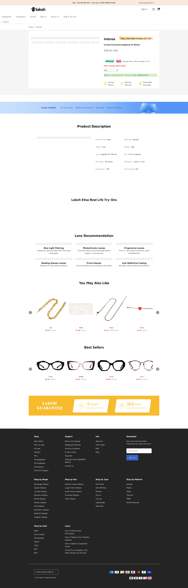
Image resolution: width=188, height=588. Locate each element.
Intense (39, 27)
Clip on (98, 495)
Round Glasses (40, 499)
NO (137, 169)
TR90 (128, 499)
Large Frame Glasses (73, 488)
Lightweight (100, 502)
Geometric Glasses (41, 510)
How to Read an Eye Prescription (73, 532)
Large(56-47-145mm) (108, 154)
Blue (36, 553)
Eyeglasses (6, 16)
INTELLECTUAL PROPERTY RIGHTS (75, 460)
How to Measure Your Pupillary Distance (77, 538)
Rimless (99, 491)
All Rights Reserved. (50, 577)
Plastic (129, 488)
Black (36, 531)
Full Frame (100, 484)
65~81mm (109, 162)
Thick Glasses (70, 499)
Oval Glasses (39, 506)
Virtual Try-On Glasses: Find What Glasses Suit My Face (76, 551)
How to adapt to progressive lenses (76, 545)
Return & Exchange (72, 441)
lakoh (41, 577)
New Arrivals (39, 445)
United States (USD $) (146, 3)
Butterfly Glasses (41, 513)
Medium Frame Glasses (74, 484)
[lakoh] (38, 9)
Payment (68, 456)
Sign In (144, 9)
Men (36, 456)
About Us (55, 16)
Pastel (36, 542)
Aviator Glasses (40, 502)
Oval (103, 147)
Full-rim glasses (134, 154)
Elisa (109, 140)
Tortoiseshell (39, 538)
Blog (97, 452)
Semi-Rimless (101, 488)
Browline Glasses (40, 495)
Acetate (136, 140)
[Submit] (2, 21)
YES (107, 169)
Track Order (100, 445)
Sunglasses (20, 16)
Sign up (132, 457)
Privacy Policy (70, 452)
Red (35, 549)
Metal (128, 491)
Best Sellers (38, 441)
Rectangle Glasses (41, 484)
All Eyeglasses (39, 459)
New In (43, 16)
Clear (36, 545)
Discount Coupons (41, 470)
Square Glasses (40, 488)
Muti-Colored (39, 534)
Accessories (38, 467)
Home (31, 27)
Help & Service (69, 16)
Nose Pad (99, 506)
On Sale (37, 448)
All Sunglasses (39, 463)
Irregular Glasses (40, 517)
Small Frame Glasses (73, 491)
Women (37, 452)
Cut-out (99, 499)
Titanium (129, 495)
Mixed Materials (132, 502)
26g (132, 147)
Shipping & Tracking (73, 445)
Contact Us (69, 466)
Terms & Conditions (72, 448)
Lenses (33, 16)
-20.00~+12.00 (139, 162)
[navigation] (47, 454)
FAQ (97, 448)
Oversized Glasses (72, 495)
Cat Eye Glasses (40, 491)
